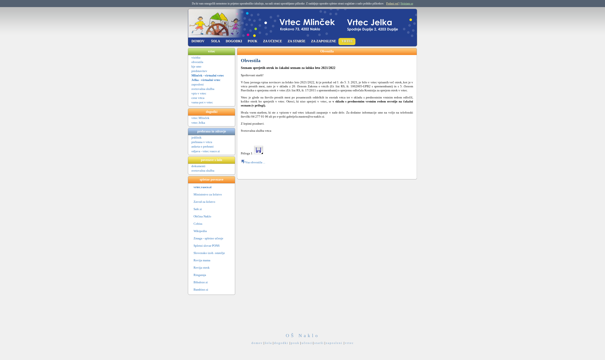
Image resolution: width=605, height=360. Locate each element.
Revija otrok (202, 267)
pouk (295, 343)
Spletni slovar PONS (207, 245)
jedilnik (196, 137)
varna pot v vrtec (202, 102)
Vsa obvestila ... (255, 162)
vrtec (349, 343)
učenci (307, 343)
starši (319, 343)
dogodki (282, 343)
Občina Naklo (202, 216)
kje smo (196, 66)
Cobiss (198, 223)
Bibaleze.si (201, 282)
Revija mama (202, 260)
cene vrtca (197, 98)
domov (257, 343)
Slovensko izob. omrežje (209, 253)
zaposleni (197, 84)
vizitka (195, 57)
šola (268, 343)
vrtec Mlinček (200, 118)
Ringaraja (200, 275)
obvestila (197, 62)
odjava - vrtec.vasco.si (205, 151)
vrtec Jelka (198, 122)
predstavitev (199, 71)
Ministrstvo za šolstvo (208, 194)
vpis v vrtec (198, 93)
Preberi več (392, 3)
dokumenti (198, 166)
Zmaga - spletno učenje (208, 238)
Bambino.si (201, 289)
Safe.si (198, 209)
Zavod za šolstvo (204, 201)
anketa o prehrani (202, 146)
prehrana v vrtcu (201, 142)
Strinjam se (407, 3)
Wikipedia (200, 231)
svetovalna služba (202, 89)
